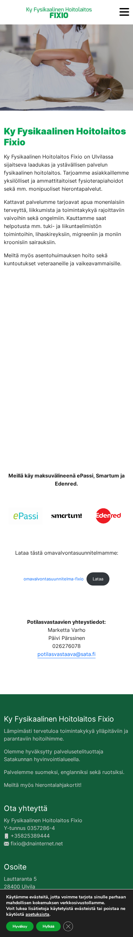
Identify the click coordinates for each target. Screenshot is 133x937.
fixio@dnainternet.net (37, 843)
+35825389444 (30, 835)
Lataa (98, 579)
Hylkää (48, 926)
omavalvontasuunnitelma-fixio (54, 579)
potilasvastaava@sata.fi (66, 654)
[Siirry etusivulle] (59, 12)
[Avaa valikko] (124, 12)
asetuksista (37, 914)
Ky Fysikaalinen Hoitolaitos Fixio (59, 718)
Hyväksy (20, 926)
